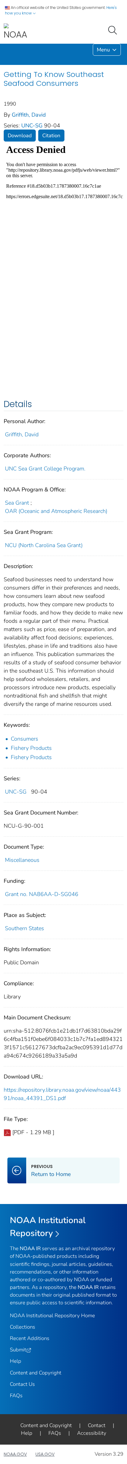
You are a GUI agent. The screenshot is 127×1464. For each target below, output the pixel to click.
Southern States (24, 928)
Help (15, 1361)
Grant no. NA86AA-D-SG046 (41, 894)
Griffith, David (29, 114)
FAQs (16, 1395)
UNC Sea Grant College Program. (45, 468)
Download (20, 135)
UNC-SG (32, 125)
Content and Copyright (35, 1372)
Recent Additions (29, 1338)
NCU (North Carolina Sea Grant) (44, 545)
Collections (22, 1326)
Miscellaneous (22, 860)
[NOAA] (15, 32)
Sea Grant (17, 502)
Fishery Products (31, 748)
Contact (96, 1425)
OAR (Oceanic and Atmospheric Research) (56, 511)
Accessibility (91, 1433)
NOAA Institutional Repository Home (52, 1315)
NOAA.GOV (15, 1454)
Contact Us (22, 1384)
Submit (18, 1349)
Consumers (24, 738)
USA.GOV (45, 1454)
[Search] (113, 29)
